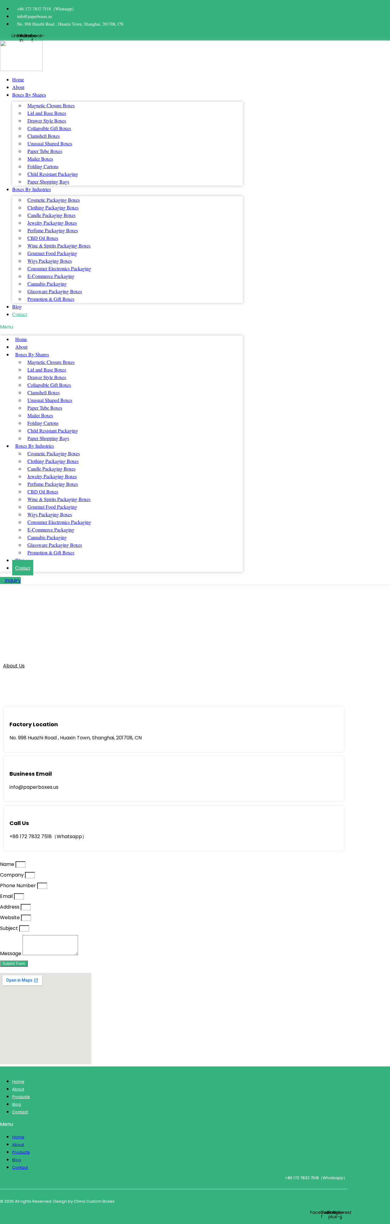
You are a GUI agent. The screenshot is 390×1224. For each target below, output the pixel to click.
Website (10, 917)
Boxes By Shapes (29, 94)
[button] (121, 327)
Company (12, 874)
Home (18, 79)
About (18, 87)
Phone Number (18, 885)
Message (11, 953)
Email (7, 896)
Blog (17, 306)
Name (8, 864)
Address (10, 906)
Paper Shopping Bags (48, 181)
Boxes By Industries (31, 189)
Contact (19, 314)
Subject (9, 928)
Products (21, 1097)
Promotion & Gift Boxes (50, 299)
